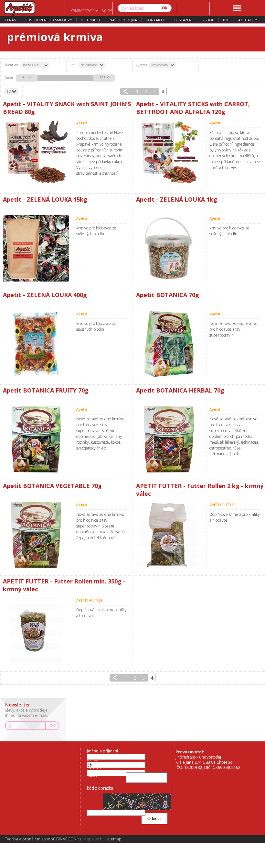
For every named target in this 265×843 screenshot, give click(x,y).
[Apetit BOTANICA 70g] (169, 344)
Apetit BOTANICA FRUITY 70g (46, 390)
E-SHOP (207, 19)
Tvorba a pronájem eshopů (30, 839)
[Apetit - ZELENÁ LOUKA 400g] (36, 344)
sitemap (114, 839)
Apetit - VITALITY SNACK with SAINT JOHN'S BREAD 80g (67, 108)
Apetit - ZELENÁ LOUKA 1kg (176, 199)
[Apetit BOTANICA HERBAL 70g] (169, 439)
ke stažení (183, 19)
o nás (10, 19)
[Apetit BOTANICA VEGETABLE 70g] (36, 535)
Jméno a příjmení (102, 751)
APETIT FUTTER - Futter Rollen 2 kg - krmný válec (199, 489)
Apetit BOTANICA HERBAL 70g (180, 390)
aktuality (247, 19)
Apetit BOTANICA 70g (167, 295)
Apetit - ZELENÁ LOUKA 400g (45, 295)
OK (52, 726)
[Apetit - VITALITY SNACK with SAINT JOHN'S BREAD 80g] (36, 153)
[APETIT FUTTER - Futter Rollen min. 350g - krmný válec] (36, 630)
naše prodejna (123, 19)
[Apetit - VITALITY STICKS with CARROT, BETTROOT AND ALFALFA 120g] (169, 153)
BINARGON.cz (68, 839)
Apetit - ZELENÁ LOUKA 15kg (45, 199)
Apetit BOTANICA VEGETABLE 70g (52, 486)
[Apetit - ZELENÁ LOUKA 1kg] (169, 248)
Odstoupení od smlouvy (48, 19)
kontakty (155, 19)
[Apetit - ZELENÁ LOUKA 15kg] (36, 248)
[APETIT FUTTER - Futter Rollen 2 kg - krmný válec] (169, 535)
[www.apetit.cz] (32, 8)
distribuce (91, 19)
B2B (226, 19)
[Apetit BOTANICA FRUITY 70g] (36, 439)
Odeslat (154, 818)
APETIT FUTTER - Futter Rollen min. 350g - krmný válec (64, 585)
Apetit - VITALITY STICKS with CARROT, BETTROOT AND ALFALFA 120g (193, 108)
